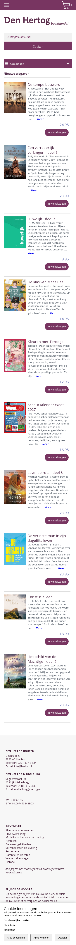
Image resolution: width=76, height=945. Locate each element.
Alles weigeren (41, 937)
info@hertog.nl (23, 766)
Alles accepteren (16, 937)
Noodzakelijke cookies (17, 920)
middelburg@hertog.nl (27, 789)
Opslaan (62, 937)
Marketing (9, 929)
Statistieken (10, 925)
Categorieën (17, 63)
